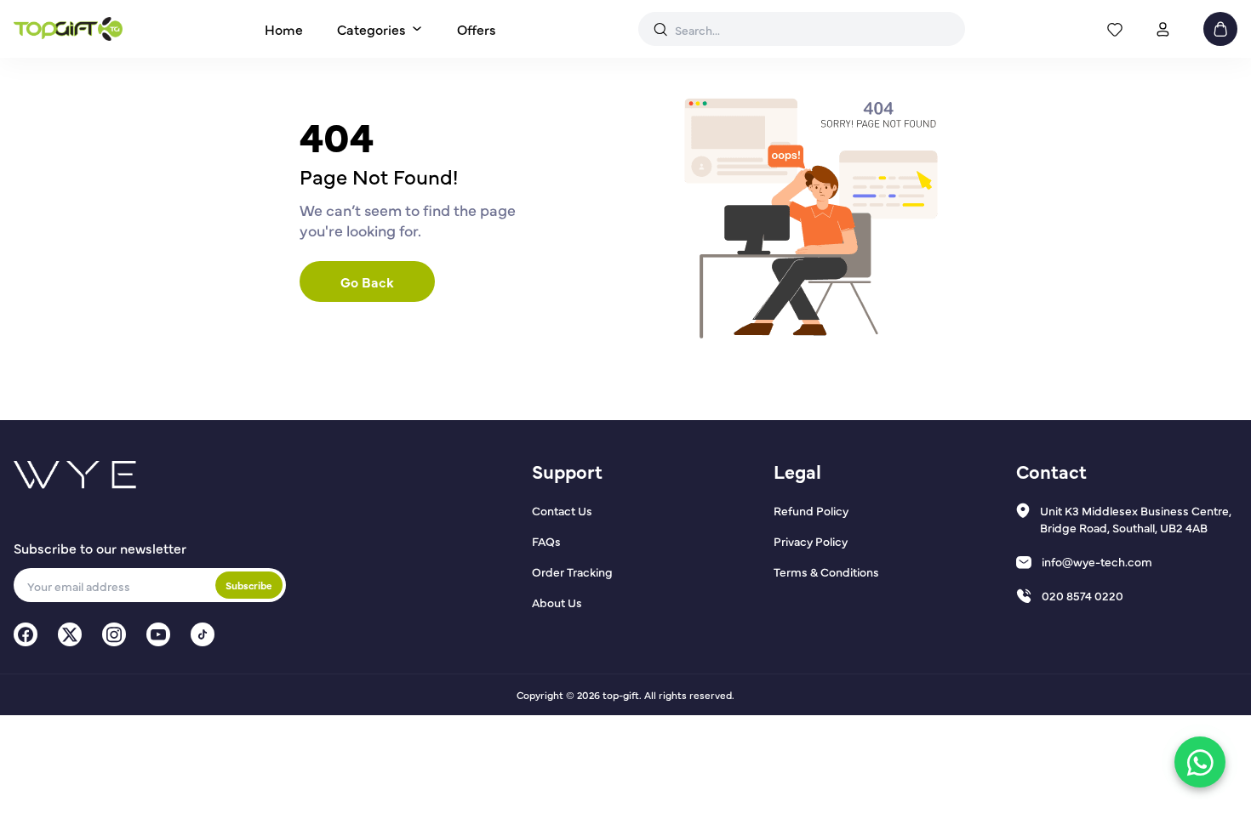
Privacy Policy (811, 540)
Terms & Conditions (826, 571)
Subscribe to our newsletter (100, 547)
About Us (557, 602)
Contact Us (562, 510)
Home (284, 29)
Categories (371, 29)
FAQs (546, 540)
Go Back (367, 281)
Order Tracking (572, 571)
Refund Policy (811, 510)
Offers (476, 29)
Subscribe (249, 585)
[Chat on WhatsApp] (1199, 761)
